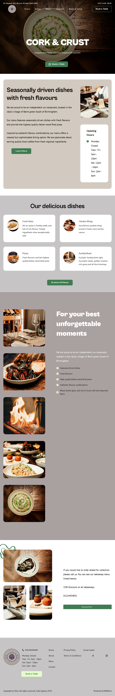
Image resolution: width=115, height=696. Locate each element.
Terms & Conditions (72, 655)
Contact (60, 9)
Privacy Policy (69, 650)
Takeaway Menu (86, 607)
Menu (48, 9)
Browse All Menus (60, 282)
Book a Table (102, 9)
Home (27, 9)
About (38, 9)
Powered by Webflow (103, 691)
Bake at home (75, 9)
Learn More (21, 151)
